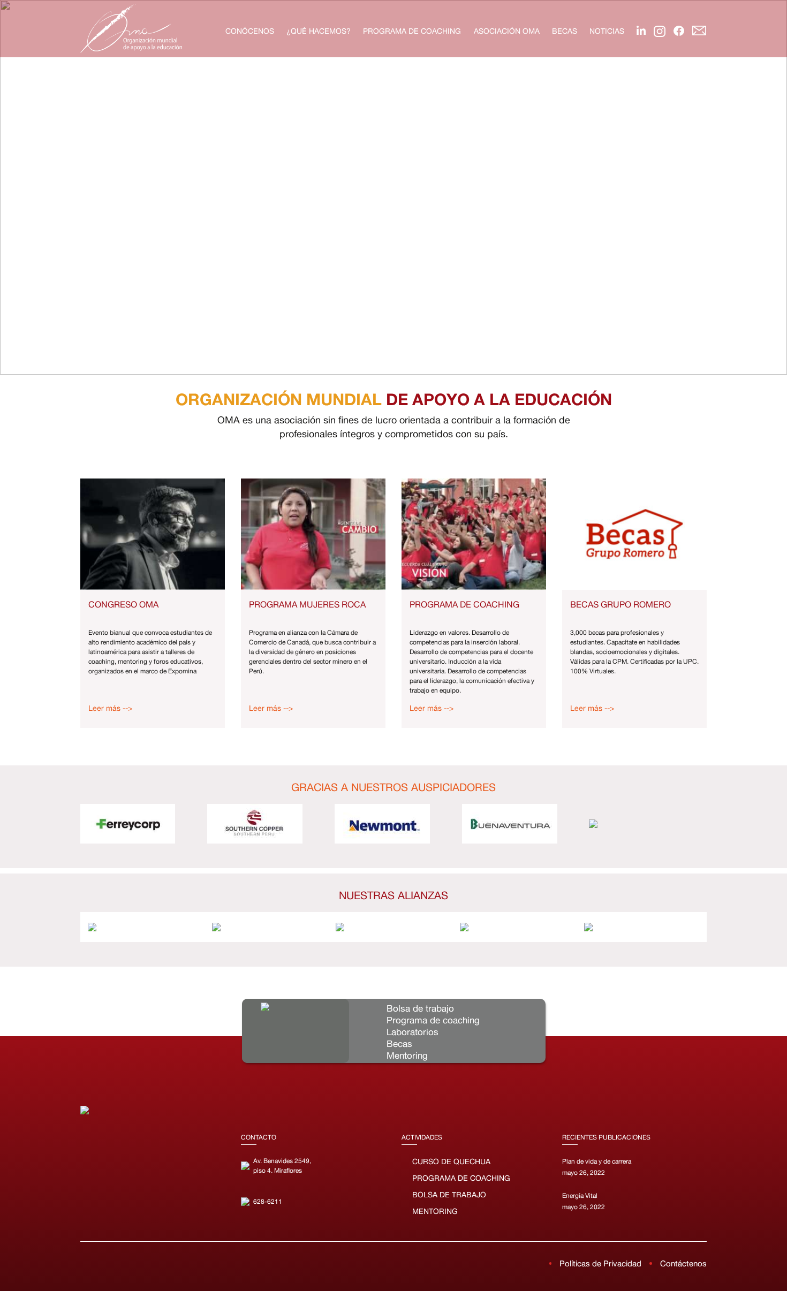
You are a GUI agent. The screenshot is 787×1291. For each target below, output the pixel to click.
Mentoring (435, 1211)
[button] (16, 187)
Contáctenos (683, 1263)
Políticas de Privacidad (600, 1263)
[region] (393, 187)
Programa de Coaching (461, 1178)
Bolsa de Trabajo (449, 1194)
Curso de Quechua (451, 1161)
